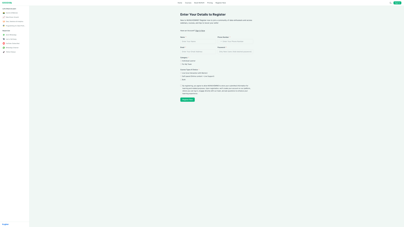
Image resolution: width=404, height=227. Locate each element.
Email (182, 47)
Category (183, 58)
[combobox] (220, 41)
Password (221, 47)
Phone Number (223, 37)
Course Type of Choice (189, 70)
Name (182, 37)
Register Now (187, 100)
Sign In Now (200, 31)
